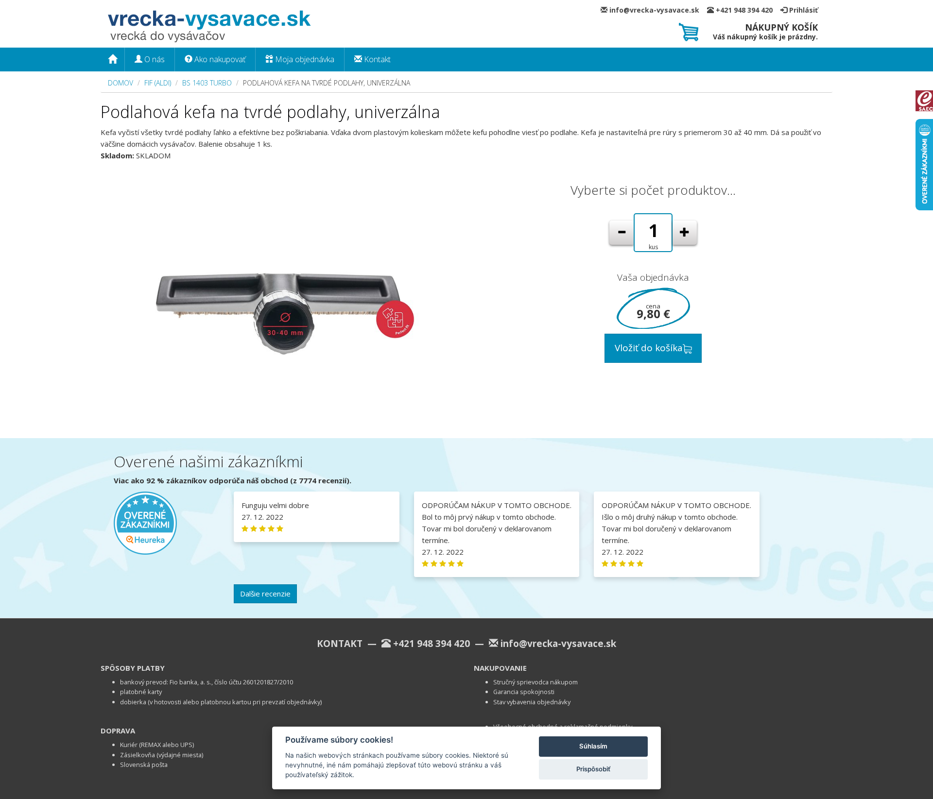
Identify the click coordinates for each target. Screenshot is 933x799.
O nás (153, 59)
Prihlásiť (802, 10)
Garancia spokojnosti (523, 691)
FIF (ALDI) (157, 82)
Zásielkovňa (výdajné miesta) (161, 754)
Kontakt (376, 59)
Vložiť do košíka (649, 347)
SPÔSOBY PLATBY (133, 668)
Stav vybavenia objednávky (531, 701)
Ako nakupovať (218, 59)
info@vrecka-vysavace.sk (657, 10)
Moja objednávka (303, 59)
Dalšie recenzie (265, 593)
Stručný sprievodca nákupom (535, 682)
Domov (120, 82)
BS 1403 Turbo (207, 82)
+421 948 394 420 (747, 10)
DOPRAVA (118, 730)
